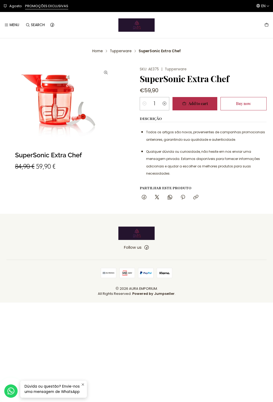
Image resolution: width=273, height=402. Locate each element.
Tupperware (121, 51)
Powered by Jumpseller (153, 293)
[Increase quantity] (164, 103)
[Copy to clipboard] (195, 197)
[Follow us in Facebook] (52, 25)
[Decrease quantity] (144, 103)
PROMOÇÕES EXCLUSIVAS (46, 6)
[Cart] (266, 25)
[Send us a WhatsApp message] (11, 391)
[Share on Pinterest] (182, 197)
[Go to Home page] (136, 25)
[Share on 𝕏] (157, 197)
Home (97, 51)
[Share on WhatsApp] (170, 197)
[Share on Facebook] (144, 197)
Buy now (243, 103)
